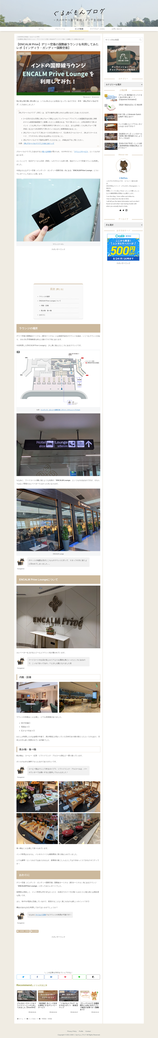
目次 (52, 289)
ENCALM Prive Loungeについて (50, 301)
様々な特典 (46, 151)
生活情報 (35, 931)
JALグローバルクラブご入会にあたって (39, 143)
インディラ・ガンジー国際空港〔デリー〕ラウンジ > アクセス (60, 410)
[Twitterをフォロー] (123, 210)
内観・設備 (45, 305)
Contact (88, 1031)
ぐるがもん (123, 178)
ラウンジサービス (81, 151)
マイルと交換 (40, 915)
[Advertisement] (58, 266)
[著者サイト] (120, 210)
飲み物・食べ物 (46, 310)
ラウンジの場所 (44, 296)
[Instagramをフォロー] (126, 210)
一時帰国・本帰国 (24, 931)
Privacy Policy (72, 1031)
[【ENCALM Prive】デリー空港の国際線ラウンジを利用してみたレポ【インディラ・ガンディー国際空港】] (51, 977)
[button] (140, 40)
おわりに (42, 315)
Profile (81, 1031)
